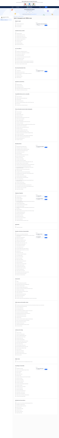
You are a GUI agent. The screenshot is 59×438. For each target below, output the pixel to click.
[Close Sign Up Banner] (58, 9)
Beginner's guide (18, 21)
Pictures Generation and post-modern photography (23, 109)
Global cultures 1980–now (20, 16)
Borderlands (17, 224)
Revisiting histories (18, 143)
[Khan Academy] (29, 7)
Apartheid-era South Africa (19, 81)
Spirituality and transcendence (20, 400)
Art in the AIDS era (18, 48)
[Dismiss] (58, 0)
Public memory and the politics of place (21, 302)
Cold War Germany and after (20, 30)
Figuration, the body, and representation (22, 231)
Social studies (16, 16)
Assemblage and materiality (19, 365)
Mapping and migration (19, 193)
